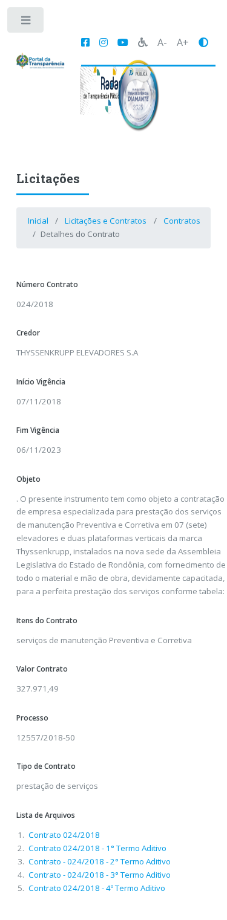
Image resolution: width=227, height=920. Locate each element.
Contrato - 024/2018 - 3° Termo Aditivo (99, 874)
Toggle (26, 22)
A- (162, 42)
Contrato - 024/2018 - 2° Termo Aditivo (99, 861)
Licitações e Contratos (105, 220)
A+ (183, 42)
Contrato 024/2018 (64, 834)
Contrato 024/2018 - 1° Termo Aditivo (97, 848)
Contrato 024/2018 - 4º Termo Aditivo (96, 888)
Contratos (181, 220)
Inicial (38, 220)
